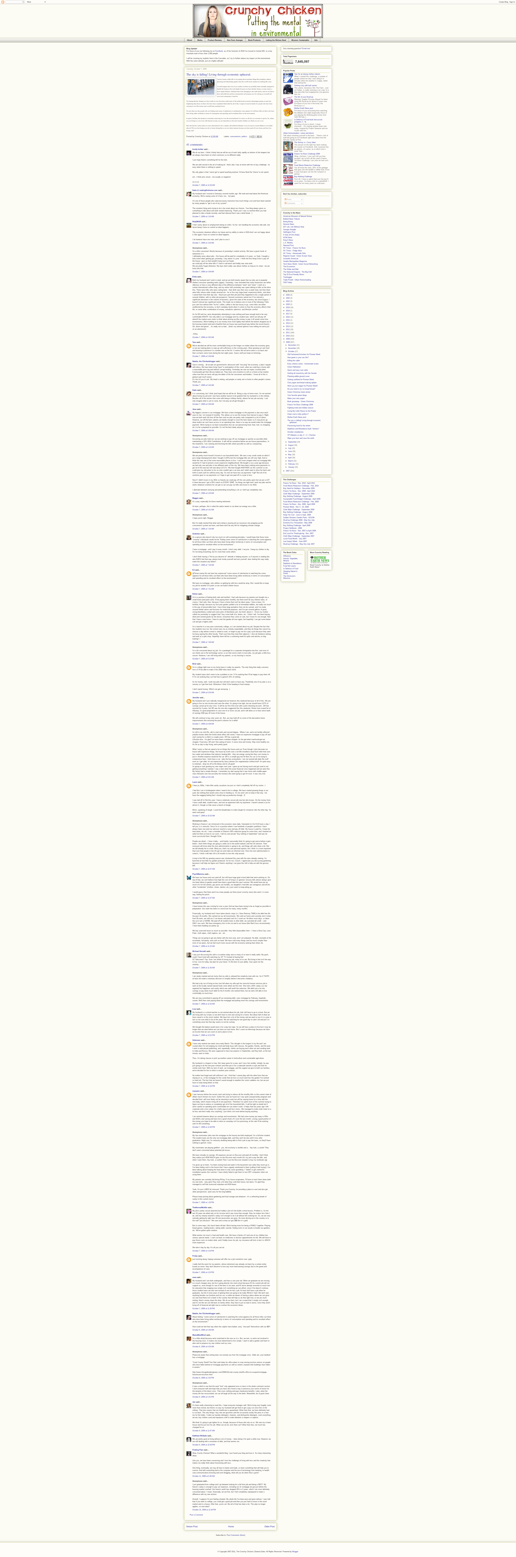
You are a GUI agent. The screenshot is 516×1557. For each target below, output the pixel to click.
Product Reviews (215, 40)
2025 (288, 298)
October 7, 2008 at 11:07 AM (203, 898)
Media (199, 40)
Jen (193, 1402)
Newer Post (192, 1526)
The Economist (289, 267)
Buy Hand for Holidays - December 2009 (299, 488)
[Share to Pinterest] (260, 136)
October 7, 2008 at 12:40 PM (203, 1127)
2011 (288, 333)
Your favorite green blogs (297, 395)
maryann (196, 1091)
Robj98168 (196, 222)
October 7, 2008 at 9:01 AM (203, 777)
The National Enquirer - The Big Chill (297, 272)
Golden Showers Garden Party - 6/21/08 (298, 517)
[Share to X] (255, 136)
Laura (194, 782)
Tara (194, 342)
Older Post (269, 1526)
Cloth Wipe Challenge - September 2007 (298, 536)
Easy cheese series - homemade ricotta (302, 364)
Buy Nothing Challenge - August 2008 (297, 512)
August (291, 445)
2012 (288, 329)
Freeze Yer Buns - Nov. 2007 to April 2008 (299, 531)
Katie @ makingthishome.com (205, 190)
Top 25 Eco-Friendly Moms (293, 274)
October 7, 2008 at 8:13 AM (203, 659)
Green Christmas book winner (298, 392)
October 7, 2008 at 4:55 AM (203, 337)
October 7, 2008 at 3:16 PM (203, 1251)
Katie (194, 390)
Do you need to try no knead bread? (301, 389)
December (292, 345)
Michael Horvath (199, 951)
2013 (288, 326)
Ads (316, 40)
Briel (194, 664)
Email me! (306, 48)
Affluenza (287, 556)
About (189, 40)
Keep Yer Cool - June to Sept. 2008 (297, 515)
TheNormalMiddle (199, 1207)
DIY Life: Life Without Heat (293, 227)
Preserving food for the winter (298, 426)
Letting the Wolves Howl (276, 40)
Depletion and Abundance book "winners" (303, 429)
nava (194, 1277)
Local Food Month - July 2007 (294, 539)
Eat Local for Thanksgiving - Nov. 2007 (298, 533)
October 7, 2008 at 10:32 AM (203, 816)
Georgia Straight (289, 230)
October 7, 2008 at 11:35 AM (203, 968)
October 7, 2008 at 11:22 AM (203, 946)
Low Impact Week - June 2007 (295, 541)
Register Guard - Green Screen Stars (297, 256)
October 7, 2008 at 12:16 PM (203, 1086)
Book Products (254, 40)
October (291, 351)
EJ (193, 570)
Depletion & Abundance (292, 563)
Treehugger (287, 277)
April (290, 458)
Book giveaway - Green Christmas (300, 401)
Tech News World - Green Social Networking (300, 264)
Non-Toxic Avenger (235, 40)
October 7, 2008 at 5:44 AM (203, 385)
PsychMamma (198, 874)
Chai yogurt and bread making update (301, 383)
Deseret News (288, 224)
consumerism (235, 136)
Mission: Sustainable (300, 40)
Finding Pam (197, 1450)
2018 (288, 311)
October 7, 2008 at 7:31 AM (203, 589)
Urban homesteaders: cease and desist (298, 133)
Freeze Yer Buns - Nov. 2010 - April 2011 (299, 483)
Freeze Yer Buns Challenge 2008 (307, 154)
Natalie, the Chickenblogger (203, 361)
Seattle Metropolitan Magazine (295, 261)
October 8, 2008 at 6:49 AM (203, 1330)
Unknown (196, 1040)
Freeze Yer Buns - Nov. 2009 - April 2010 (299, 491)
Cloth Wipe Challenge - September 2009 (298, 494)
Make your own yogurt (296, 398)
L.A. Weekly (288, 243)
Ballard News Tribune (291, 219)
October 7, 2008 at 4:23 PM (203, 1272)
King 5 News (288, 240)
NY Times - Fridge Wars (292, 251)
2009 (288, 339)
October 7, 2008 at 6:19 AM (203, 447)
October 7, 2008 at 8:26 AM (203, 692)
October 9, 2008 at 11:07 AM (203, 1431)
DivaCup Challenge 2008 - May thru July (299, 520)
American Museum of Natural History (297, 216)
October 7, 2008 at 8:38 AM (203, 724)
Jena (194, 409)
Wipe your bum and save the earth (300, 438)
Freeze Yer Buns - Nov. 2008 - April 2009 (299, 504)
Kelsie (195, 594)
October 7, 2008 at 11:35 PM (203, 1308)
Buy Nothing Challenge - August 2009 (297, 496)
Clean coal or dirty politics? (298, 414)
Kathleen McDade (199, 1436)
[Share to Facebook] (258, 136)
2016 (288, 317)
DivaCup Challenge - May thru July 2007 (299, 544)
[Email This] (250, 136)
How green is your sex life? (298, 357)
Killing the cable (293, 361)
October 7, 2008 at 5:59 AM (203, 404)
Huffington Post (289, 232)
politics (244, 136)
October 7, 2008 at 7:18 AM (203, 529)
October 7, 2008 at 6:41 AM (203, 510)
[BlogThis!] (253, 136)
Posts (288, 199)
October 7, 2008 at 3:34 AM (203, 243)
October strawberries (295, 432)
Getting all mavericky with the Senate (302, 373)
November (292, 348)
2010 (288, 336)
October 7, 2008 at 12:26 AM (203, 185)
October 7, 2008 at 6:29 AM (203, 493)
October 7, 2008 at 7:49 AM (203, 642)
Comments (290, 203)
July (290, 448)
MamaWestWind (199, 1335)
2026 (288, 295)
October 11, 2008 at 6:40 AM (203, 1476)
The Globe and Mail (290, 269)
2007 (288, 471)
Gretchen (196, 534)
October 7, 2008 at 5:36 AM (203, 356)
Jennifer (195, 698)
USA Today (287, 282)
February (291, 464)
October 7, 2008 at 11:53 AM (203, 1004)
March (290, 461)
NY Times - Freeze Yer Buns (294, 248)
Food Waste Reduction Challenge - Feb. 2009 (301, 502)
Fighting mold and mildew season (300, 408)
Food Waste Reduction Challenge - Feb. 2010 (301, 486)
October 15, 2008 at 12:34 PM (204, 1510)
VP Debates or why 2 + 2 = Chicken (301, 435)
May (290, 455)
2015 (288, 320)
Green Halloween (294, 367)
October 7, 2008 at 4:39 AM (203, 272)
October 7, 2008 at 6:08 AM (203, 430)
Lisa (194, 1009)
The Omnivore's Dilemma (289, 577)
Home (231, 1526)
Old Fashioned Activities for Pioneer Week (303, 354)
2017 (288, 314)
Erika (194, 277)
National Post (288, 245)
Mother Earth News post (303, 108)
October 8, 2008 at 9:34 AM (203, 1347)
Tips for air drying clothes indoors (307, 74)
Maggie (195, 498)
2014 (288, 323)
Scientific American (290, 259)
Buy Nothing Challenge (303, 177)
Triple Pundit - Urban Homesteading (297, 280)
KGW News (287, 237)
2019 (288, 307)
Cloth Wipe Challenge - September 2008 (298, 510)
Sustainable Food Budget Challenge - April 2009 (301, 499)
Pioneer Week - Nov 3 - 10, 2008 (296, 507)
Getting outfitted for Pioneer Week (300, 379)
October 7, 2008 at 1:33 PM (203, 1202)
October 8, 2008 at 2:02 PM (203, 1378)
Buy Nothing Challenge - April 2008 (296, 525)
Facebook (219, 51)
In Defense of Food (290, 569)
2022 (288, 301)
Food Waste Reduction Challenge (307, 165)
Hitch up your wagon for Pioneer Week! (302, 386)
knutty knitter (197, 149)
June (290, 451)
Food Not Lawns (289, 566)
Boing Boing (288, 222)
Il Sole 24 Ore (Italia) (291, 235)
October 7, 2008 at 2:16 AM (203, 216)
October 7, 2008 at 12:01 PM (203, 1035)
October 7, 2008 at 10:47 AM (203, 869)
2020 (288, 304)
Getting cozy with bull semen (305, 85)
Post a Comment (196, 1515)
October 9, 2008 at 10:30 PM (203, 1445)
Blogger (295, 1552)
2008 (288, 342)
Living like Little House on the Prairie (301, 411)
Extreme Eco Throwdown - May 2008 (297, 523)
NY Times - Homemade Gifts (294, 253)
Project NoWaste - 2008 (292, 528)
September (292, 442)
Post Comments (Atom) (236, 1535)
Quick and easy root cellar (297, 370)
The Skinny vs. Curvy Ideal (305, 142)
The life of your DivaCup (303, 97)
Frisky (195, 1256)
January (291, 467)
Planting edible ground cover (298, 376)
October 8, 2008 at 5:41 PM (203, 1397)
